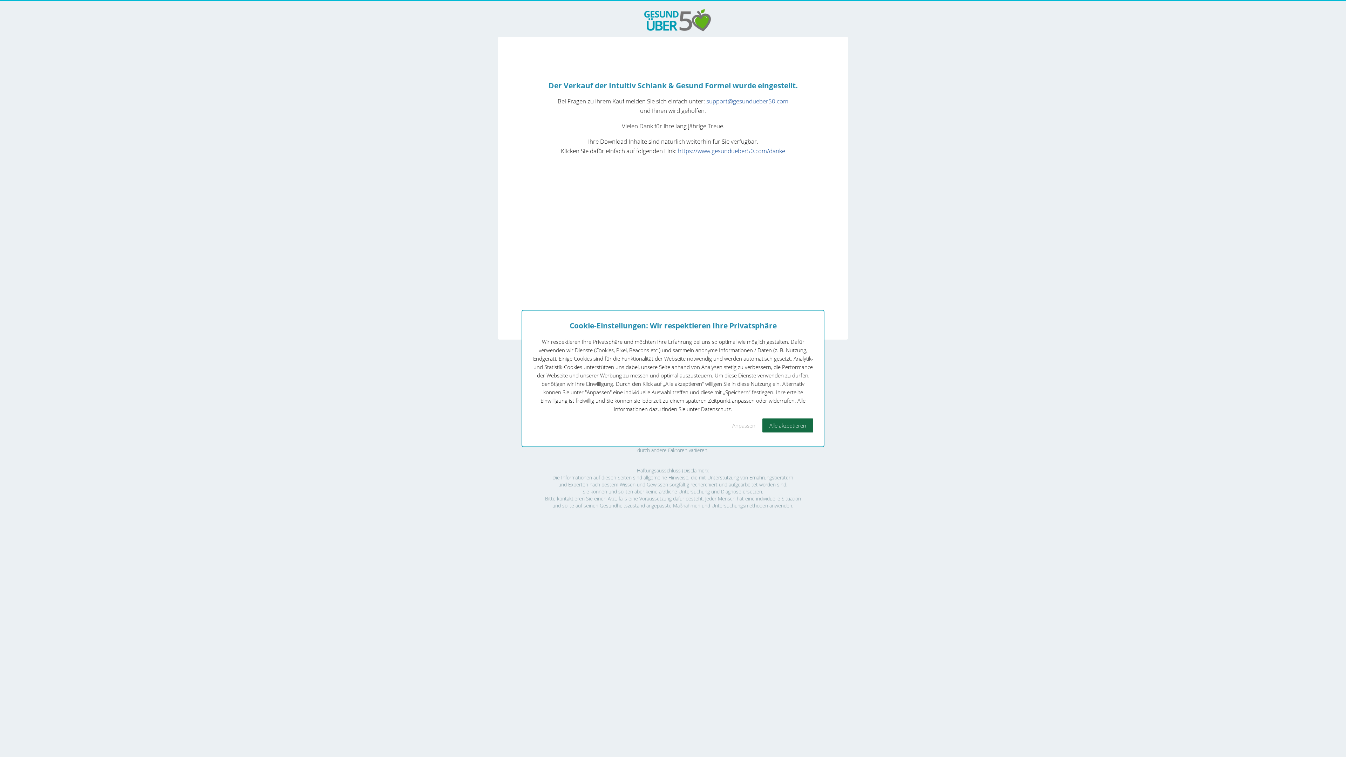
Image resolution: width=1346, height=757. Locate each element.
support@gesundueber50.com (747, 101)
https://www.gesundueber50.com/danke (731, 151)
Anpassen (743, 425)
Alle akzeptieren (787, 425)
